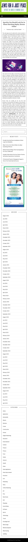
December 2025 (6, 237)
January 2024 (6, 301)
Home (4, 466)
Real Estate (5, 497)
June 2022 (5, 360)
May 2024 (5, 289)
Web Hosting (6, 530)
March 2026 (5, 228)
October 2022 (6, 347)
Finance (4, 447)
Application (5, 414)
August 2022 (6, 354)
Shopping (5, 503)
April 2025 (5, 261)
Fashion (4, 444)
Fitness (4, 450)
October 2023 (6, 311)
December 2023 (6, 304)
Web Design (5, 524)
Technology (5, 515)
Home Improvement (7, 472)
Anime (4, 411)
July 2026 (5, 218)
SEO (4, 500)
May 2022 (5, 363)
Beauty (4, 420)
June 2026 (5, 221)
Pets (4, 493)
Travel (4, 518)
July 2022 (5, 357)
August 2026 (6, 215)
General (4, 460)
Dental (4, 432)
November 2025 (6, 240)
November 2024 (6, 271)
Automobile (5, 417)
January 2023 (6, 338)
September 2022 (6, 350)
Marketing (5, 481)
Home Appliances (7, 469)
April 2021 (5, 403)
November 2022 (6, 344)
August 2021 (6, 390)
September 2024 (6, 277)
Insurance (5, 475)
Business (5, 423)
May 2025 (5, 258)
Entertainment (6, 441)
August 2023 (6, 317)
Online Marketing (7, 487)
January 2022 (6, 375)
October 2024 (6, 274)
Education (5, 438)
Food (4, 454)
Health (4, 463)
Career (4, 426)
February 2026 (6, 231)
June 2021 (5, 397)
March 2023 (5, 332)
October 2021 (6, 384)
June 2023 (5, 323)
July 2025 (5, 252)
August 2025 (6, 249)
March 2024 (5, 295)
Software (5, 509)
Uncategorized (6, 521)
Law (4, 478)
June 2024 (5, 286)
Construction (6, 429)
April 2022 (5, 366)
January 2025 (6, 264)
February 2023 (6, 335)
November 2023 (6, 307)
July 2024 (5, 283)
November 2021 (6, 381)
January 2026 (6, 234)
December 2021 (6, 378)
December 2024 (6, 268)
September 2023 (6, 314)
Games (4, 457)
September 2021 (6, 387)
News (4, 484)
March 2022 (5, 369)
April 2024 (5, 292)
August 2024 (6, 280)
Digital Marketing (7, 435)
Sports (4, 512)
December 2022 (6, 341)
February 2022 (6, 372)
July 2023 (5, 320)
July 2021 (5, 393)
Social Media (6, 506)
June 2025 (5, 255)
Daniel (19, 29)
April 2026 (5, 225)
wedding (5, 533)
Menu (25, 16)
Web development (7, 527)
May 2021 (5, 400)
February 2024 (6, 298)
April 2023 (5, 329)
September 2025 (6, 246)
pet (3, 490)
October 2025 (6, 243)
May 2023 (5, 326)
